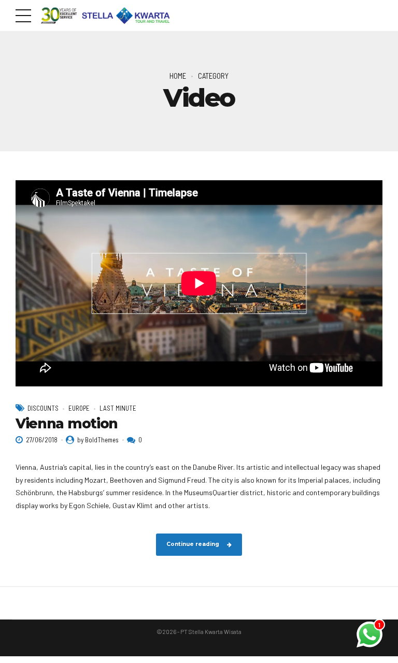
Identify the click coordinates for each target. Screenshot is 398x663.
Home (177, 75)
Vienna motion (67, 423)
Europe (79, 408)
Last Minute (118, 408)
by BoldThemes (98, 440)
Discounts (43, 408)
